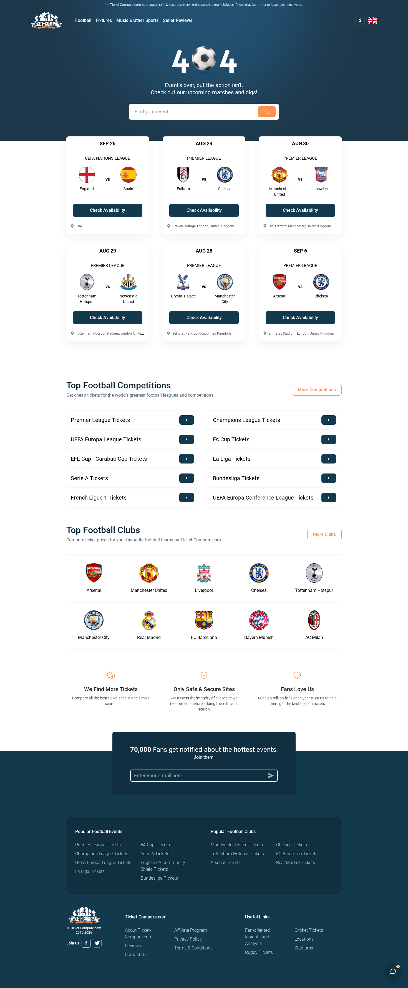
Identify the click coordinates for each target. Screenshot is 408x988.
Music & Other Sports (137, 20)
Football (83, 20)
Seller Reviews (177, 20)
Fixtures (104, 20)
